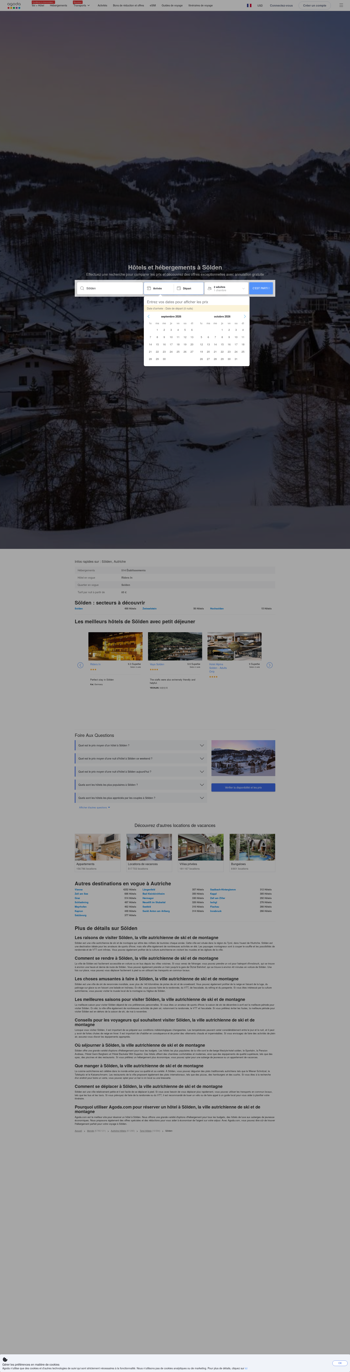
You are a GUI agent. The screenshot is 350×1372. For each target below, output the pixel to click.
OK (340, 1363)
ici (246, 1368)
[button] (148, 316)
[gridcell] (157, 329)
